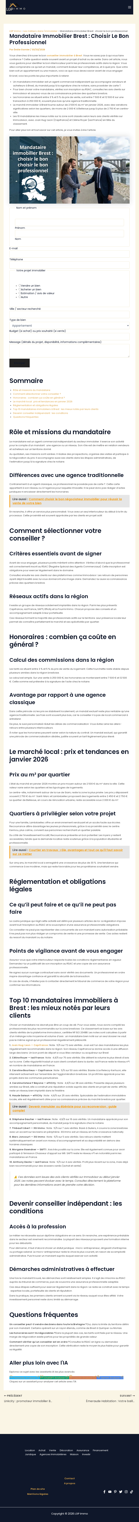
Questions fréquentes (26, 416)
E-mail (13, 248)
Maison (74, 1454)
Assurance (83, 1450)
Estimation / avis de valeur (37, 293)
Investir (86, 1454)
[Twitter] (120, 1491)
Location (30, 1450)
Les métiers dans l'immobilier (40, 31)
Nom (18, 239)
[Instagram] (126, 1491)
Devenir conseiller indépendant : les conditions (40, 413)
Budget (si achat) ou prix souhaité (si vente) (37, 331)
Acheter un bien (31, 289)
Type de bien (17, 320)
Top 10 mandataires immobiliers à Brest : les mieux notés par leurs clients (55, 409)
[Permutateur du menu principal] (129, 7)
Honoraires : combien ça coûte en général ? (39, 397)
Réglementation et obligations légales (35, 405)
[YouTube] (109, 1491)
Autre (24, 297)
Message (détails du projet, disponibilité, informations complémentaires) (55, 342)
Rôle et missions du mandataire (31, 390)
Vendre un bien (30, 285)
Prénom (20, 228)
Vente (52, 1450)
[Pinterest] (115, 1491)
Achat (42, 1450)
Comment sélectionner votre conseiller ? (37, 393)
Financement (100, 1450)
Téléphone (16, 259)
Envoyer (19, 363)
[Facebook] (104, 1491)
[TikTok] (131, 1491)
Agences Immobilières (53, 1454)
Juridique (30, 1454)
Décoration (66, 1450)
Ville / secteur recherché (25, 309)
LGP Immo (15, 31)
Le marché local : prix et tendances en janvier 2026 (42, 401)
